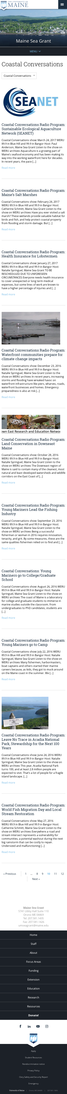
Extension (33, 979)
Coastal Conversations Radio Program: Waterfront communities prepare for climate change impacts (33, 354)
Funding (34, 970)
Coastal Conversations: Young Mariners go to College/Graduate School (29, 575)
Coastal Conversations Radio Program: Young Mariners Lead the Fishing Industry (33, 509)
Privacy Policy (33, 1070)
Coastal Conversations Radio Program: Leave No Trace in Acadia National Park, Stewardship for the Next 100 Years (33, 741)
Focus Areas (33, 961)
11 (55, 874)
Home (33, 935)
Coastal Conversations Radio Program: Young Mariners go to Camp (33, 642)
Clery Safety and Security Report (33, 1077)
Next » (36, 879)
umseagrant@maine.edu (33, 925)
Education (33, 988)
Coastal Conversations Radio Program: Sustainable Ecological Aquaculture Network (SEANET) (33, 129)
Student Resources (33, 1057)
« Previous (9, 874)
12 (62, 874)
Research (33, 997)
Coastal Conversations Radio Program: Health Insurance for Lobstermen (33, 253)
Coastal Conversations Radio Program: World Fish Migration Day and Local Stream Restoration (33, 809)
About (33, 953)
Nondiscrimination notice (33, 1064)
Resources (33, 1006)
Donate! (33, 1015)
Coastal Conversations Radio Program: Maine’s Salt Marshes (33, 192)
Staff (33, 944)
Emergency (33, 1083)
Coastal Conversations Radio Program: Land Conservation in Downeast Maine (33, 443)
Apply (33, 1051)
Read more (8, 168)
